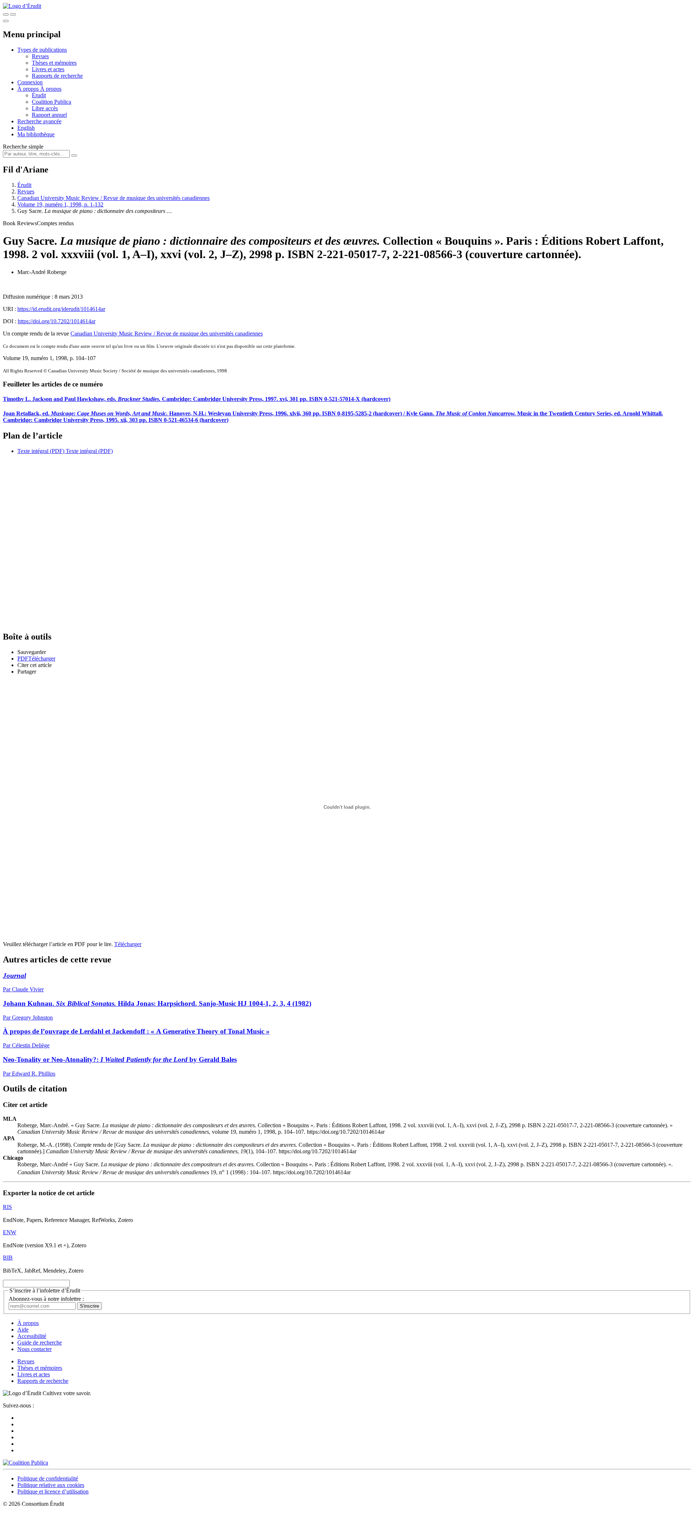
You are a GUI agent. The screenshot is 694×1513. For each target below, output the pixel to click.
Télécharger (127, 944)
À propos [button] (28, 89)
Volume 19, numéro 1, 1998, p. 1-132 (60, 204)
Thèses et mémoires (54, 63)
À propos (50, 89)
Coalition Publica (51, 102)
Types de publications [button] (42, 50)
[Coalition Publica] (25, 1462)
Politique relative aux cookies (50, 1485)
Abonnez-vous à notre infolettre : (46, 1299)
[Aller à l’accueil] (22, 6)
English (26, 128)
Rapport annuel (49, 115)
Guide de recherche (39, 1342)
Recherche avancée (39, 121)
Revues (40, 56)
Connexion (30, 82)
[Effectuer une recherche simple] (6, 14)
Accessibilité (31, 1336)
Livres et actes (48, 69)
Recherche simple (23, 147)
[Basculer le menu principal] (6, 21)
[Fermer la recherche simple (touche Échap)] (13, 14)
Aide (23, 1329)
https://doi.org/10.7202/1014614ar (56, 321)
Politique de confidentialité (47, 1478)
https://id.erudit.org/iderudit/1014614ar (61, 309)
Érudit (39, 95)
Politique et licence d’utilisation (53, 1491)
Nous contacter (34, 1349)
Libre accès (45, 108)
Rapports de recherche (57, 76)
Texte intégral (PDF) (40, 451)
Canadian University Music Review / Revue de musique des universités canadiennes (113, 198)
